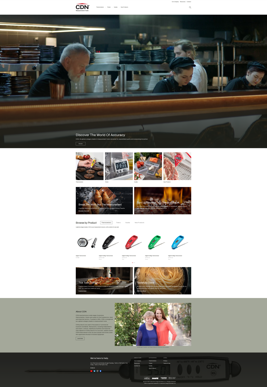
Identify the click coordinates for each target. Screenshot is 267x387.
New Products (139, 222)
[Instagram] (97, 371)
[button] (100, 7)
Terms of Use (166, 363)
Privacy (165, 360)
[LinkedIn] (94, 371)
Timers (118, 222)
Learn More (80, 338)
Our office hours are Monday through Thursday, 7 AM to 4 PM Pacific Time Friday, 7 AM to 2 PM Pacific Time (109, 363)
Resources (137, 363)
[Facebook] (100, 371)
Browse (81, 143)
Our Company (137, 360)
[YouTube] (91, 371)
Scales (127, 222)
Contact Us (137, 365)
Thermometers (106, 222)
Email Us (92, 367)
